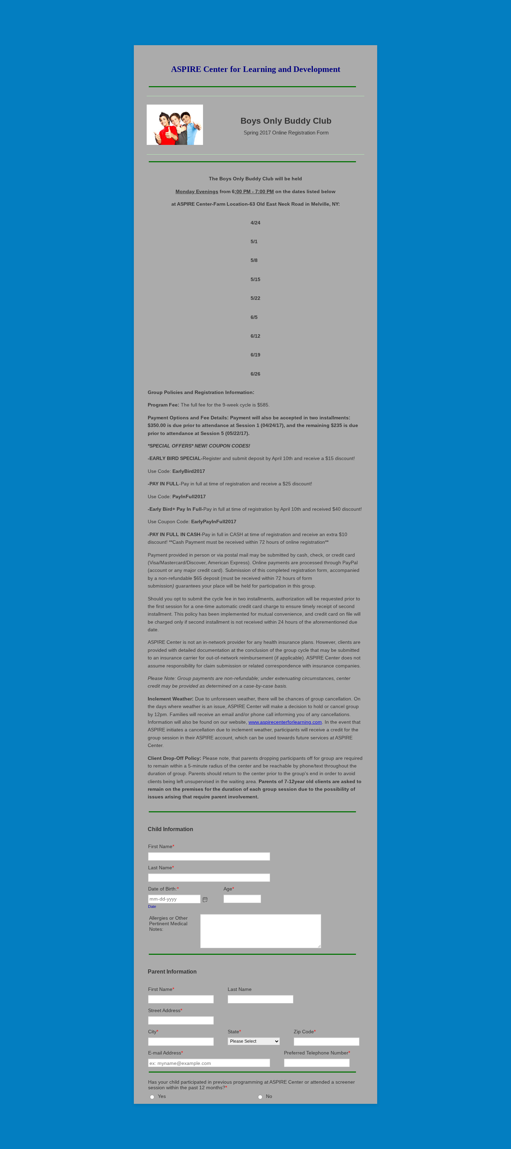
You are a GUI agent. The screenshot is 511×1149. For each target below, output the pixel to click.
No (269, 1096)
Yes (162, 1096)
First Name (161, 846)
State (234, 1031)
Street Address (165, 1010)
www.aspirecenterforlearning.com (285, 722)
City (153, 1031)
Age (229, 889)
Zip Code (305, 1031)
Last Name (161, 867)
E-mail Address (165, 1053)
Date (152, 906)
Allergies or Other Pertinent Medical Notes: (168, 923)
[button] (205, 899)
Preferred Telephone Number (317, 1053)
